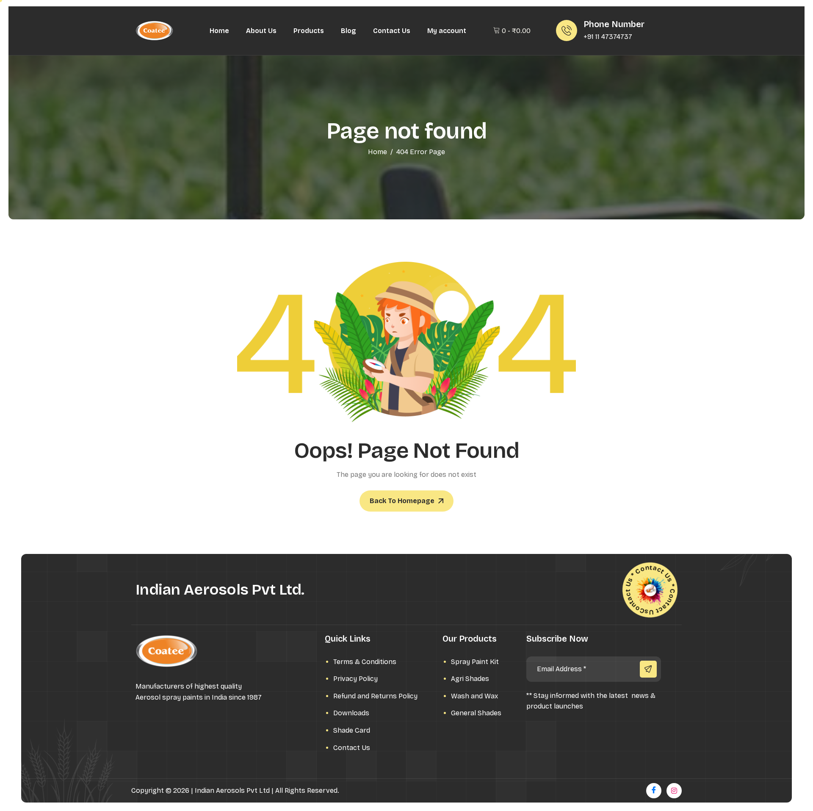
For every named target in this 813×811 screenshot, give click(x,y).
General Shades (476, 713)
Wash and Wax (474, 696)
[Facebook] (653, 790)
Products (308, 31)
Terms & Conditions (364, 662)
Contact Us (391, 31)
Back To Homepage (402, 501)
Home (219, 31)
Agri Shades (470, 679)
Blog (348, 31)
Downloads (351, 713)
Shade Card (351, 730)
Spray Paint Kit (475, 662)
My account (446, 31)
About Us (261, 31)
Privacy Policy (355, 679)
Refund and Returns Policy (375, 696)
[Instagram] (674, 790)
